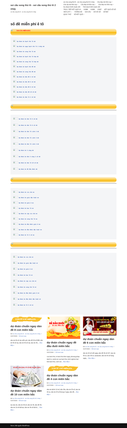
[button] (77, 4)
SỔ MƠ (105, 12)
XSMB (86, 9)
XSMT (99, 9)
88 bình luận (22, 400)
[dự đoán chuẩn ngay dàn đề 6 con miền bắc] (99, 326)
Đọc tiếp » (66, 361)
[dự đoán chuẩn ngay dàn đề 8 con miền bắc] (27, 320)
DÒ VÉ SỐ (97, 12)
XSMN (92, 9)
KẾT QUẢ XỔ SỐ (110, 9)
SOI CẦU (88, 12)
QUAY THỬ (67, 14)
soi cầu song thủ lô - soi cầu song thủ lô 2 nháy (26, 333)
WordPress (25, 425)
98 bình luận (95, 349)
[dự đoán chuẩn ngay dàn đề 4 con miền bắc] (63, 369)
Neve (12, 425)
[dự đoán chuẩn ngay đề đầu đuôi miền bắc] (63, 328)
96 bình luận (22, 336)
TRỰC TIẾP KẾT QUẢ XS (72, 9)
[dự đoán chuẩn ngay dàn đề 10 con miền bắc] (27, 376)
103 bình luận (59, 352)
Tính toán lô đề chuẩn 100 (91, 7)
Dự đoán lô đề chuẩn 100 (71, 7)
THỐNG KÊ (78, 12)
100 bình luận (59, 385)
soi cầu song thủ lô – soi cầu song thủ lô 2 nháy (79, 2)
